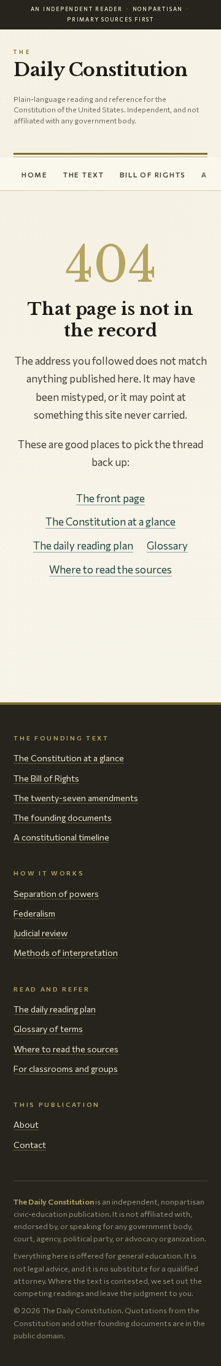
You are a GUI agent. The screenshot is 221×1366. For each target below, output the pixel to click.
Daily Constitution (100, 64)
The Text (83, 175)
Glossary (167, 545)
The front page (110, 498)
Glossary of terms (48, 1028)
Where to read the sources (110, 569)
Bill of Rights (153, 175)
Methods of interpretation (66, 952)
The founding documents (63, 817)
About (26, 1124)
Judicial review (41, 933)
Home (34, 175)
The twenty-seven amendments (76, 798)
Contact (30, 1144)
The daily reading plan (83, 545)
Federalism (34, 913)
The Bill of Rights (46, 778)
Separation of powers (56, 893)
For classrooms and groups (66, 1068)
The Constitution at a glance (110, 521)
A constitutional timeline (61, 837)
